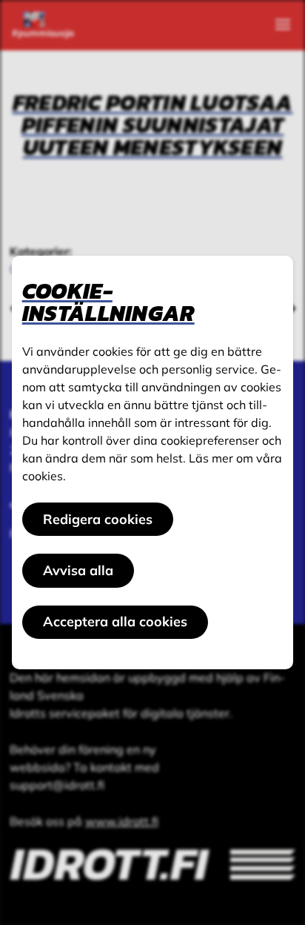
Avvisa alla (78, 570)
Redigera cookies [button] (97, 519)
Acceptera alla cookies (115, 621)
